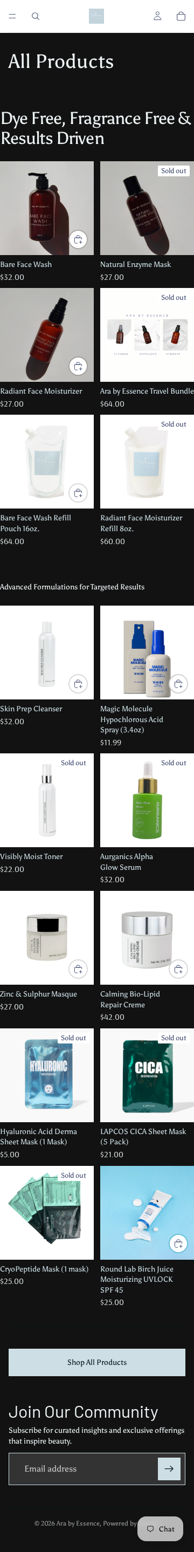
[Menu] (12, 16)
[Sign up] (169, 1469)
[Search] (35, 16)
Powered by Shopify (131, 1523)
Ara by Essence (78, 1523)
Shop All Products (97, 1362)
